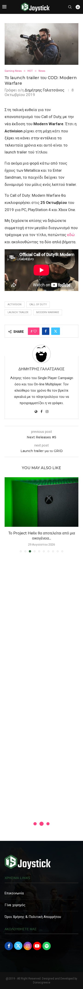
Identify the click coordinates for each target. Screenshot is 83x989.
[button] (8, 515)
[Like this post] (35, 331)
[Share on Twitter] (55, 331)
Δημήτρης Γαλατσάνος (44, 90)
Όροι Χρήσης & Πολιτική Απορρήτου (33, 917)
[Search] (70, 7)
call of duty (38, 304)
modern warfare (47, 312)
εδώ (71, 234)
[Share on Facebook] (45, 331)
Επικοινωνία (14, 893)
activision (14, 304)
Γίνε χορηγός (15, 905)
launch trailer (18, 312)
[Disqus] (41, 623)
